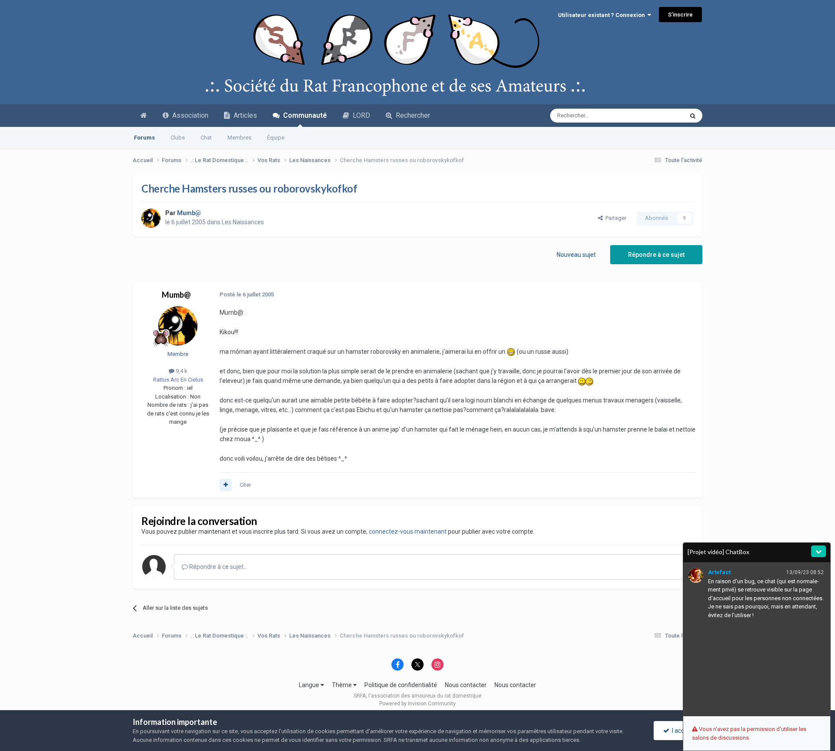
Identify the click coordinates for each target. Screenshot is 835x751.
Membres (239, 137)
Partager (614, 218)
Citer (245, 485)
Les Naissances (243, 222)
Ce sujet (661, 116)
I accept (681, 730)
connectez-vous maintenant (408, 531)
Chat (206, 137)
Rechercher (411, 115)
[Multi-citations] (226, 485)
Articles (243, 115)
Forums (144, 137)
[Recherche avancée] (692, 116)
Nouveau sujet (576, 254)
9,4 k (180, 371)
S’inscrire (680, 14)
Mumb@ (176, 294)
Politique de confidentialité (400, 684)
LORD (359, 115)
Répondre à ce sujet (656, 254)
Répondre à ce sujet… (217, 566)
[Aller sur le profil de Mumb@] (150, 218)
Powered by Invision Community (417, 704)
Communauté (303, 115)
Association (188, 115)
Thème (342, 684)
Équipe (275, 137)
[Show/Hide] (818, 551)
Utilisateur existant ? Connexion (603, 15)
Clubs (177, 137)
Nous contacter (466, 684)
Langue (310, 684)
